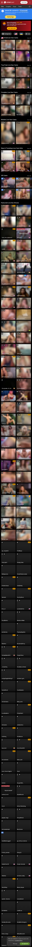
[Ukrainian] (21, 33)
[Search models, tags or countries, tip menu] (29, 7)
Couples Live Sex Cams (9, 92)
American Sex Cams (11, 38)
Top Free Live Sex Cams (9, 65)
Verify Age (10, 17)
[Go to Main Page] (10, 2)
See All (29, 38)
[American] (15, 33)
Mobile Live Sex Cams (9, 119)
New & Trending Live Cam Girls (12, 148)
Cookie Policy (18, 940)
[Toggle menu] (2, 2)
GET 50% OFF (12, 28)
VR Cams (4, 175)
